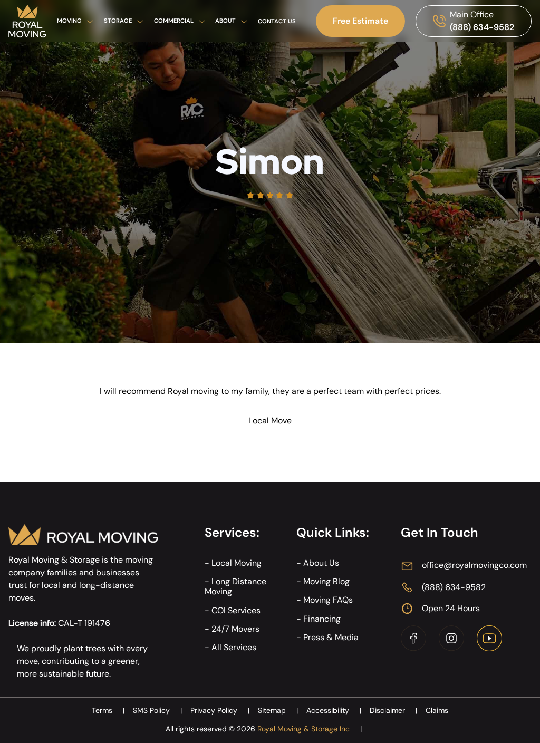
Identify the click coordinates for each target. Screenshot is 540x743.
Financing (322, 618)
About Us (321, 562)
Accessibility (333, 710)
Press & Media (331, 637)
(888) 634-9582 (482, 27)
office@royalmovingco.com (474, 565)
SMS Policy (157, 710)
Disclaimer (393, 710)
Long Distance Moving (235, 586)
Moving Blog (326, 581)
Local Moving (236, 562)
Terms (108, 710)
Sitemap (278, 710)
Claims (437, 710)
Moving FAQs (328, 599)
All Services (233, 647)
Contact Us (277, 21)
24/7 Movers (235, 628)
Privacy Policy (219, 710)
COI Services (236, 610)
